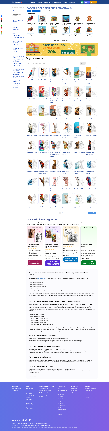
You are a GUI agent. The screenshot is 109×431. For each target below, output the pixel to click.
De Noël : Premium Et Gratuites (18, 21)
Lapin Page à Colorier (55, 135)
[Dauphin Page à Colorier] (91, 164)
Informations (71, 2)
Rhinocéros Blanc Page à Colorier (31, 119)
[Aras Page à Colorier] (32, 91)
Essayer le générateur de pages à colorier (35, 262)
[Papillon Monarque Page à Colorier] (44, 164)
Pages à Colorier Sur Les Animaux (17, 42)
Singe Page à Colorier (32, 135)
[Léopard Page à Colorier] (55, 72)
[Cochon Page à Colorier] (67, 181)
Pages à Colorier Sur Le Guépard (18, 60)
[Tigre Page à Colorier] (44, 72)
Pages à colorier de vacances (17, 24)
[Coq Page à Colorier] (44, 198)
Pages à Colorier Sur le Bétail (18, 57)
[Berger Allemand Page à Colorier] (91, 145)
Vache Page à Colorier (79, 188)
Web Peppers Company (43, 425)
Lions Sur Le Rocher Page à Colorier (79, 99)
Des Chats (16, 51)
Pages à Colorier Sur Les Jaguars (18, 70)
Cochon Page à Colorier (66, 189)
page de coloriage (41, 278)
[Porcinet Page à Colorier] (55, 181)
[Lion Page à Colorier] (67, 110)
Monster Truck (16, 29)
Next (94, 212)
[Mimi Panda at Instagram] (23, 420)
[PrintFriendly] (1, 33)
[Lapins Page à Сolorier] (44, 110)
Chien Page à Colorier (32, 171)
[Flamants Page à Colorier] (44, 91)
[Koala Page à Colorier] (91, 181)
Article (64, 2)
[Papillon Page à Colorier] (67, 145)
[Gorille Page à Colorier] (55, 198)
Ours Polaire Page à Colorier (79, 172)
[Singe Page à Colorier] (32, 127)
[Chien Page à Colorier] (32, 164)
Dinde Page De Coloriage (42, 189)
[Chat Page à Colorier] (32, 145)
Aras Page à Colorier (32, 98)
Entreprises (58, 2)
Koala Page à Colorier (91, 188)
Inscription (93, 2)
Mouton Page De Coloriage (66, 206)
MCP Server (74, 390)
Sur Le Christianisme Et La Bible (18, 38)
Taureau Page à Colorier (90, 119)
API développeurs (75, 392)
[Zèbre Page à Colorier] (91, 127)
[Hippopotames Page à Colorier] (79, 72)
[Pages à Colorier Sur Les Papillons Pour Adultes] (55, 145)
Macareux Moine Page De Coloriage (90, 206)
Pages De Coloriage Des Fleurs (17, 86)
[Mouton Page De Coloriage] (67, 198)
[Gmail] (1, 19)
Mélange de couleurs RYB (45, 390)
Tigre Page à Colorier (43, 79)
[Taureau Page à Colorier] (91, 110)
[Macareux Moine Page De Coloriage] (91, 198)
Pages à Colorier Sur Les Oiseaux (18, 73)
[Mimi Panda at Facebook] (30, 420)
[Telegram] (1, 23)
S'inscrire (86, 2)
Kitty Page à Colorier (43, 152)
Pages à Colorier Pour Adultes (18, 32)
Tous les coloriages (16, 388)
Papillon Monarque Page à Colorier (43, 172)
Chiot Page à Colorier (79, 152)
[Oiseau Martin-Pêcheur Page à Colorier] (67, 72)
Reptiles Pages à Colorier (17, 80)
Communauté (61, 394)
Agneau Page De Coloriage (78, 206)
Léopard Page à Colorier (54, 80)
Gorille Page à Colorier (53, 206)
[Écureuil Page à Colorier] (67, 91)
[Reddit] (1, 30)
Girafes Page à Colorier (77, 119)
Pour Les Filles (16, 35)
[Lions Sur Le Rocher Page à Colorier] (79, 91)
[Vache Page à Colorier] (79, 181)
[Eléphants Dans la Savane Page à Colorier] (91, 72)
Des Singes (16, 54)
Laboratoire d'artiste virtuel (46, 386)
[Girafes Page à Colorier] (79, 110)
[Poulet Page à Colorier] (32, 198)
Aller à (82, 63)
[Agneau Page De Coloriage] (79, 198)
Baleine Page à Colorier (30, 189)
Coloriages (32, 2)
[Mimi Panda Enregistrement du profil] (62, 49)
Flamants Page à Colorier (42, 99)
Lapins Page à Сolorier (42, 119)
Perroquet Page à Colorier (31, 80)
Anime (14, 18)
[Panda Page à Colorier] (67, 164)
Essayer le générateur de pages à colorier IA (71, 259)
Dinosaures (15, 27)
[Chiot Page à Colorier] (79, 145)
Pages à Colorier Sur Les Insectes (18, 66)
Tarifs (53, 2)
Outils (45, 2)
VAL (49, 2)
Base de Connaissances (90, 388)
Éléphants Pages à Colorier (18, 49)
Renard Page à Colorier (65, 136)
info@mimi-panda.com (48, 427)
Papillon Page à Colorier (66, 153)
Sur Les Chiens (17, 63)
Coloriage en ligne (43, 388)
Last (90, 212)
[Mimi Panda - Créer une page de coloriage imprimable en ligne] (16, 2)
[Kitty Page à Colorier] (44, 145)
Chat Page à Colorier (32, 152)
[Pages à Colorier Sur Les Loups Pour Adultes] (55, 91)
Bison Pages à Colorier (17, 45)
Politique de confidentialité (69, 427)
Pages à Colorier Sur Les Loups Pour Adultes (55, 100)
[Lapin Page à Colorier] (55, 127)
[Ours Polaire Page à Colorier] (79, 164)
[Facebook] (1, 16)
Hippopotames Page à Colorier (79, 80)
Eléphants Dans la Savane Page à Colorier (90, 81)
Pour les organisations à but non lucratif (62, 409)
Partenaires (60, 403)
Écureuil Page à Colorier (66, 99)
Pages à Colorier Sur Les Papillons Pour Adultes (55, 154)
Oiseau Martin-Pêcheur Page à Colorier (66, 81)
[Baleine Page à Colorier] (32, 181)
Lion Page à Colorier (67, 118)
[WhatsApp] (1, 26)
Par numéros (40, 2)
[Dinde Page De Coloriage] (44, 181)
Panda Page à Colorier (65, 172)
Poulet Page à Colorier (30, 206)
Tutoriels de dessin (62, 398)
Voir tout (14, 10)
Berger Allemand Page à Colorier (90, 153)
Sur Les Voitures (16, 83)
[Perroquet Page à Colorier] (32, 72)
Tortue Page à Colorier (77, 136)
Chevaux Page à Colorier (54, 119)
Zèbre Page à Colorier (91, 135)
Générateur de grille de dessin (46, 392)
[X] (1, 21)
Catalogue (15, 386)
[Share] (1, 35)
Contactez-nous (61, 405)
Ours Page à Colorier (55, 171)
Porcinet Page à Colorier (54, 189)
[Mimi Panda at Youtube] (27, 420)
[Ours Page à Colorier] (55, 164)
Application (88, 386)
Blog (59, 388)
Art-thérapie (60, 396)
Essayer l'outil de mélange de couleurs (88, 262)
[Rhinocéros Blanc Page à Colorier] (32, 110)
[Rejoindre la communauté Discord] (82, 2)
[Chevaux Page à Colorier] (55, 110)
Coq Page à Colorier (43, 206)
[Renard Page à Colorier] (67, 127)
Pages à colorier (36, 10)
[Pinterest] (1, 28)
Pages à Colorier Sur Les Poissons (18, 77)
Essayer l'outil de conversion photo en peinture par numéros (53, 263)
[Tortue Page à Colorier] (79, 127)
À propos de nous (62, 401)
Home (28, 10)
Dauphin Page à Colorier (90, 172)
